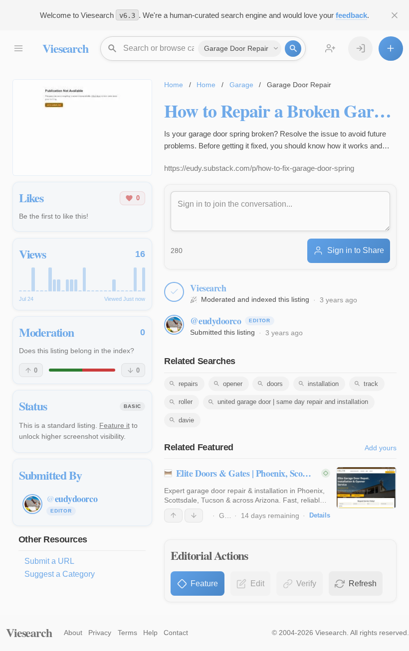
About (73, 633)
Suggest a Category (59, 574)
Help (150, 633)
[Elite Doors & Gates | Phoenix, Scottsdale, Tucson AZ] (366, 488)
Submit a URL (49, 561)
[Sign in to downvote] (194, 515)
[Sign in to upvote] (173, 515)
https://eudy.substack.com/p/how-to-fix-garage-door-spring (259, 168)
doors (275, 384)
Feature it (114, 425)
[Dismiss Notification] (395, 15)
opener (232, 384)
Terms (127, 633)
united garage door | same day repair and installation (292, 401)
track (371, 384)
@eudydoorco (215, 321)
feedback (351, 15)
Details (319, 515)
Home (173, 85)
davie (186, 420)
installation (323, 384)
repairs (188, 384)
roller (186, 401)
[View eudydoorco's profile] (174, 325)
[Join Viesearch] (330, 48)
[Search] (293, 48)
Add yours (381, 448)
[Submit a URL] (391, 48)
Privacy (99, 633)
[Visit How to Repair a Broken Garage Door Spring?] (82, 127)
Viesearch (65, 48)
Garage (241, 85)
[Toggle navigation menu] (18, 48)
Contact (176, 633)
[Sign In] (360, 48)
